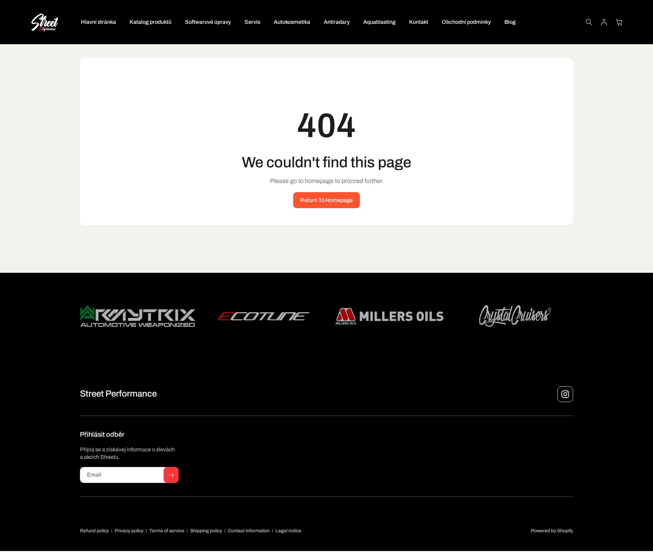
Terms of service (166, 530)
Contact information (249, 530)
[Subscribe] (171, 475)
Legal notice (288, 530)
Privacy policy (129, 530)
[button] (589, 22)
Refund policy (94, 530)
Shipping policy (206, 530)
